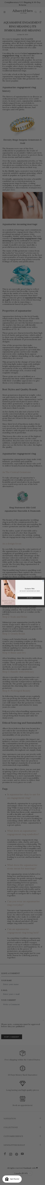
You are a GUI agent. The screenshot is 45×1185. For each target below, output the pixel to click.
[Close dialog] (43, 580)
